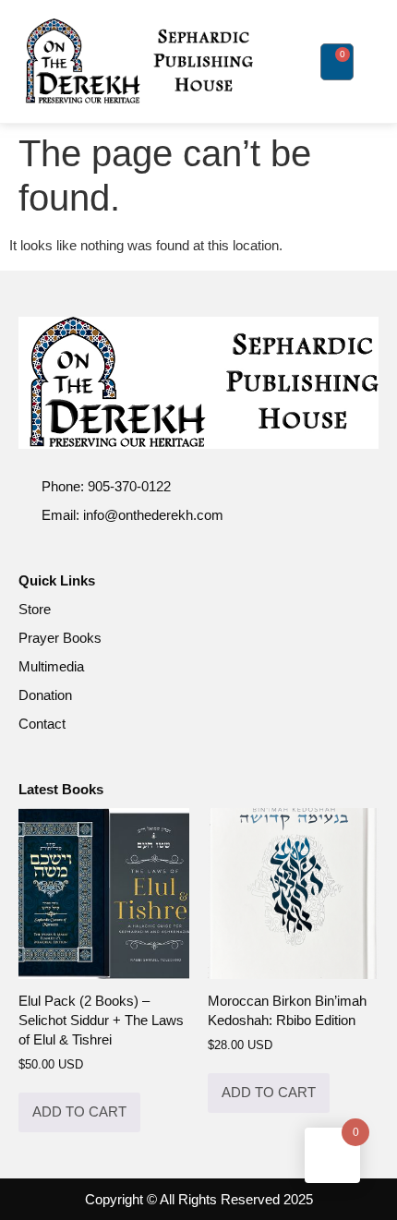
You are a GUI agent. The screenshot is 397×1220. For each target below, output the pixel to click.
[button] (292, 61)
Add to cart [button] (79, 1111)
